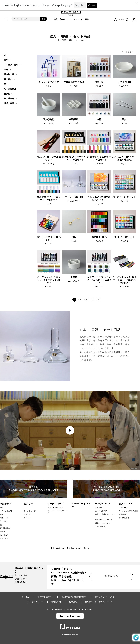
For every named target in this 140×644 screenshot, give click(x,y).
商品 (25, 508)
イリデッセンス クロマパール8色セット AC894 (99, 280)
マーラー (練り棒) (74, 197)
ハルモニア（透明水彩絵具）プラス (99, 198)
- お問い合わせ (20, 582)
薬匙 (124, 119)
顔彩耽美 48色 (99, 237)
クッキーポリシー (35, 601)
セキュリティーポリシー (106, 597)
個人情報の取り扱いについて (74, 597)
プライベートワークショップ (58, 512)
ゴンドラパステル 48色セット (49, 238)
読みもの (28, 503)
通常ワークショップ (55, 508)
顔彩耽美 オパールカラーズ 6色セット (48, 198)
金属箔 (7, 93)
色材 (6, 69)
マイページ (123, 508)
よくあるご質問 (101, 511)
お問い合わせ (100, 527)
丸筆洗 (74, 277)
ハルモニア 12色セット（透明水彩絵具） (124, 158)
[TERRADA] (70, 625)
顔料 (6, 60)
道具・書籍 (9, 103)
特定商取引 (56, 601)
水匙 (74, 237)
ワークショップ (30, 511)
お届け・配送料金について (104, 515)
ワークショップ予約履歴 (128, 511)
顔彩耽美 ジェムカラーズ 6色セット (99, 158)
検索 (44, 19)
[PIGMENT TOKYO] (7, 577)
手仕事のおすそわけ (74, 82)
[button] (6, 19)
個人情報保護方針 (45, 597)
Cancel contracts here (70, 616)
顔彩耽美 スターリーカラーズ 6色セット (74, 158)
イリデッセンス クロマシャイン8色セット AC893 (48, 280)
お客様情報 (123, 514)
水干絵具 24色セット (124, 197)
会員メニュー (126, 503)
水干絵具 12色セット (124, 237)
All (5, 55)
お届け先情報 (124, 518)
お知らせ (98, 508)
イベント (27, 518)
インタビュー (29, 514)
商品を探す (5, 503)
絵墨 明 (99, 82)
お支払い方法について (103, 520)
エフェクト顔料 (11, 64)
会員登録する (111, 576)
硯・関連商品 (10, 89)
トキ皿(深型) (124, 82)
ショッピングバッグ (49, 82)
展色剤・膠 (9, 74)
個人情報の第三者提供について (99, 601)
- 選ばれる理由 (20, 575)
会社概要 (26, 597)
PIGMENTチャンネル (80, 505)
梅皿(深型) (74, 119)
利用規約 (73, 601)
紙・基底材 (9, 98)
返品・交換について (102, 523)
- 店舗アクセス (20, 579)
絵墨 (99, 119)
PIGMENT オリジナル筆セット (49, 158)
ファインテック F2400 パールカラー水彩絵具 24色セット (124, 280)
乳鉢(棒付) (48, 119)
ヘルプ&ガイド (102, 503)
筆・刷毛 (8, 79)
